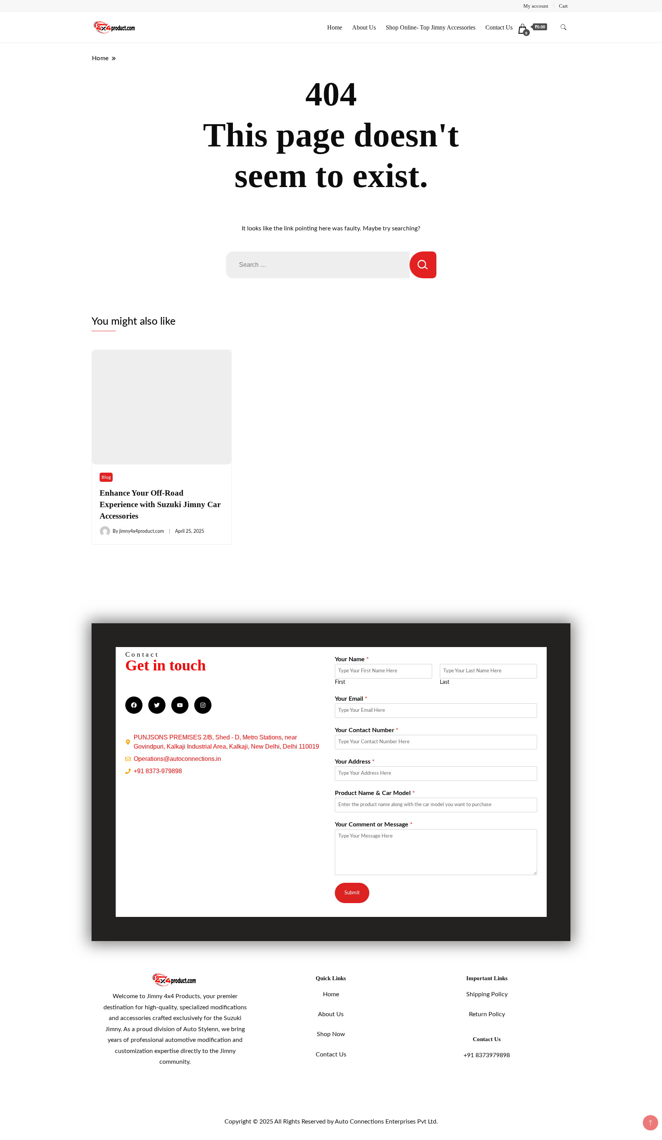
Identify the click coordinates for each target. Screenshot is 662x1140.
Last (444, 682)
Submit (352, 892)
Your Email (351, 699)
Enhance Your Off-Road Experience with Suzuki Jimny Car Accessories (160, 504)
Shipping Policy (487, 994)
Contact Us (499, 27)
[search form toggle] (563, 27)
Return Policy (487, 1014)
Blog (106, 477)
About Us (364, 27)
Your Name (352, 659)
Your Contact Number (366, 730)
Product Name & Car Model (375, 793)
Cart (563, 6)
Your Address (355, 762)
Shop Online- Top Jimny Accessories (430, 27)
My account (535, 6)
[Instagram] (202, 705)
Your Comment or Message (374, 824)
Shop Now (331, 1034)
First (340, 682)
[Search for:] (318, 264)
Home (334, 27)
